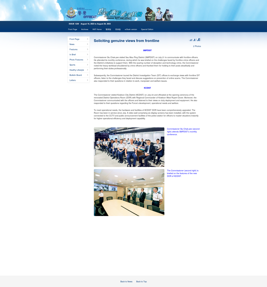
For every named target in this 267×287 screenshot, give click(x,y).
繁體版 (108, 29)
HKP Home (97, 29)
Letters (73, 80)
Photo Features (76, 59)
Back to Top (141, 281)
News (72, 44)
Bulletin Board (76, 75)
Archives (84, 29)
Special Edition (147, 29)
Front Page (72, 29)
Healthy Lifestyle (77, 69)
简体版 (118, 29)
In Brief (73, 54)
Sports (72, 64)
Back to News (126, 281)
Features (73, 49)
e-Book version (131, 29)
